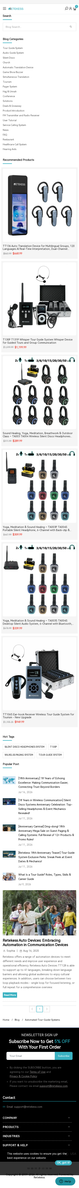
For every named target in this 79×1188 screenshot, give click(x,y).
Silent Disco (9, 58)
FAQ (5, 135)
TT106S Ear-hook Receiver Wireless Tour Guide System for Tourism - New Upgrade (38, 716)
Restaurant (8, 139)
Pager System (10, 86)
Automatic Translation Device (18, 67)
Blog (17, 1020)
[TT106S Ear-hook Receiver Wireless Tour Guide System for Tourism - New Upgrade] (39, 673)
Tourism (7, 82)
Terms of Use (38, 1071)
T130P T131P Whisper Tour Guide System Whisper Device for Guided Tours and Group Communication (38, 341)
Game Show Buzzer (13, 72)
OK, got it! (63, 1162)
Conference (9, 96)
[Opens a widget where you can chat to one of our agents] (65, 1181)
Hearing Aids (9, 149)
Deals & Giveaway (12, 106)
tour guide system (50, 755)
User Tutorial (10, 120)
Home (6, 1020)
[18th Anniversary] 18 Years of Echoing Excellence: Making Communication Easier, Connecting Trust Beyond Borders (43, 783)
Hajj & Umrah (10, 91)
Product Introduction (13, 110)
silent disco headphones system (24, 747)
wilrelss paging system (19, 755)
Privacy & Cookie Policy (23, 1076)
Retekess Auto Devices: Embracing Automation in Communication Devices (35, 942)
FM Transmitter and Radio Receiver (21, 115)
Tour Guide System (13, 48)
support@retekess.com (54, 1086)
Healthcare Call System (15, 144)
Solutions (7, 101)
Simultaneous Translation (16, 77)
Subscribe (63, 1055)
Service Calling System (14, 125)
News (5, 130)
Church (6, 62)
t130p (53, 747)
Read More (10, 995)
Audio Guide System (13, 53)
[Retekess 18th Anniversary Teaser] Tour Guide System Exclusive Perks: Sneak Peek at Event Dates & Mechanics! (46, 857)
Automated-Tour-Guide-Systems (42, 1020)
